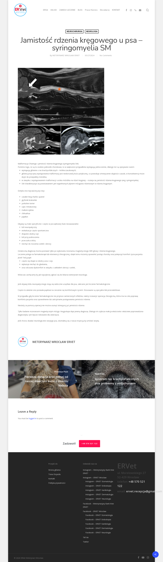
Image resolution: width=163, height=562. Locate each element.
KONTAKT (116, 10)
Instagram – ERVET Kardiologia (98, 490)
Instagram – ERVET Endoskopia (98, 486)
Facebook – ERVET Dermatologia (99, 528)
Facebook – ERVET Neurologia (98, 532)
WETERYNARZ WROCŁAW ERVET (66, 55)
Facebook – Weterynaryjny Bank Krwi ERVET (98, 505)
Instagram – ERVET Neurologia (98, 499)
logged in (32, 418)
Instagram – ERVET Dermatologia (99, 494)
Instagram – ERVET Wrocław (94, 477)
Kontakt (51, 478)
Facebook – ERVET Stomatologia (99, 515)
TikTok (86, 537)
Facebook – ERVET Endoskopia (98, 519)
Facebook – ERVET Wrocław (94, 511)
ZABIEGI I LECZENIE (67, 10)
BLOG (80, 10)
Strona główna (54, 470)
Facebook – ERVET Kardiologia (98, 524)
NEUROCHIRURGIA (74, 31)
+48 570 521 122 (89, 443)
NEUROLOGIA (91, 31)
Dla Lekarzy (105, 10)
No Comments (106, 55)
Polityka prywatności (56, 483)
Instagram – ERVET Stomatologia (99, 481)
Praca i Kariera (91, 10)
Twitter (86, 542)
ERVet (45, 10)
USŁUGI (53, 10)
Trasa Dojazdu (54, 474)
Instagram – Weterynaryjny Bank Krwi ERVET (98, 471)
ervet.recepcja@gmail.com (144, 491)
